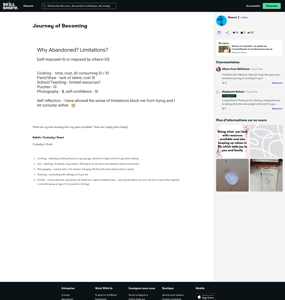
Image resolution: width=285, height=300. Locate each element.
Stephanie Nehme (233, 91)
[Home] (10, 6)
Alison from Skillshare (236, 68)
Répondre (277, 83)
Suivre (245, 17)
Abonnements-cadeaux (173, 295)
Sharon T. (234, 17)
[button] (35, 5)
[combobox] (79, 6)
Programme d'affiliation (106, 295)
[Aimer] (219, 33)
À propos (66, 295)
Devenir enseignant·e (138, 295)
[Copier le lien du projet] (227, 33)
